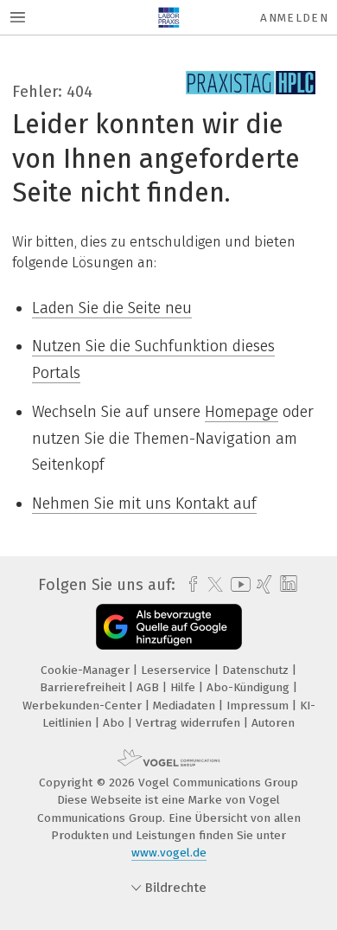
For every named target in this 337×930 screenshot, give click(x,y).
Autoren (273, 722)
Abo (115, 722)
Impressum (259, 705)
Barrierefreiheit (84, 687)
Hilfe (184, 687)
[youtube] (238, 584)
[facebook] (189, 585)
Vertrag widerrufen (190, 722)
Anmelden (294, 17)
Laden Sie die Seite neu (112, 307)
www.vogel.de (169, 852)
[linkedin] (286, 584)
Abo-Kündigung (250, 687)
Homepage (241, 411)
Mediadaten (186, 705)
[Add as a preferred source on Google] (169, 627)
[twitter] (211, 584)
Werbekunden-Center (83, 705)
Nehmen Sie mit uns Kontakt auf (144, 503)
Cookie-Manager (87, 670)
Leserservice (177, 670)
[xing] (262, 584)
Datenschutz (257, 670)
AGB (149, 687)
